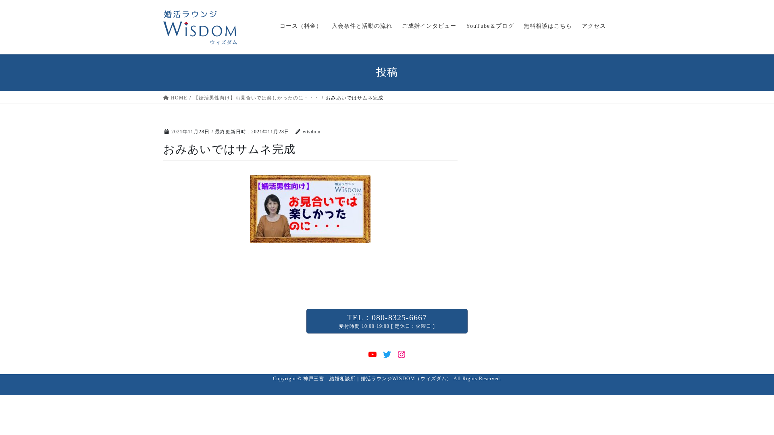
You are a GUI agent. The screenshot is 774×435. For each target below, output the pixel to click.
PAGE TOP (750, 415)
